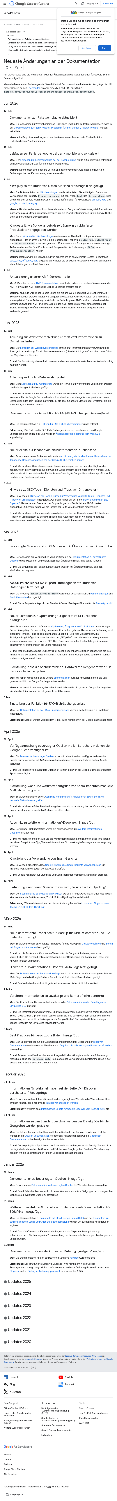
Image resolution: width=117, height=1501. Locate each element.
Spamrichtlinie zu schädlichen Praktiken (41, 893)
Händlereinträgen (49, 192)
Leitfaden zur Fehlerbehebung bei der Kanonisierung (48, 160)
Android (7, 1454)
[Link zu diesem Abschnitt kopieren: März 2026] (24, 919)
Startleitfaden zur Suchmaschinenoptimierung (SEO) (58, 1419)
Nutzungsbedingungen (15, 1486)
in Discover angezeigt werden (62, 1102)
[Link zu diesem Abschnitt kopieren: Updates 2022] (34, 1318)
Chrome (7, 1459)
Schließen (87, 48)
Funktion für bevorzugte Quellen (37, 756)
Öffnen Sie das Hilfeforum (16, 1408)
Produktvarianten (19, 597)
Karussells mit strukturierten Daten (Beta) (62, 1218)
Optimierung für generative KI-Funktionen (73, 626)
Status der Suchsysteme (53, 1425)
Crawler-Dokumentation (37, 1135)
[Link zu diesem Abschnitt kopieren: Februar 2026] (28, 1074)
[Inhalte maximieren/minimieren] (24, 32)
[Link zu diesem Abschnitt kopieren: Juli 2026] (21, 104)
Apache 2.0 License (33, 1359)
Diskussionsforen (91, 943)
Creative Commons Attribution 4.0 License (83, 1356)
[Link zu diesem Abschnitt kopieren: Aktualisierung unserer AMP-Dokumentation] (74, 277)
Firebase (8, 1464)
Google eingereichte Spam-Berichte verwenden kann (73, 865)
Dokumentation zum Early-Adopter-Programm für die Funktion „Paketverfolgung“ (56, 127)
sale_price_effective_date (24, 260)
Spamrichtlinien (62, 677)
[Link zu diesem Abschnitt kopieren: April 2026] (23, 732)
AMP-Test (84, 1423)
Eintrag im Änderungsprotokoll (44, 1271)
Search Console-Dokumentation (56, 1430)
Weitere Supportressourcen (17, 1428)
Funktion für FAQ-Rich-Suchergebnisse (61, 424)
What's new (12, 13)
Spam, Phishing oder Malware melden (18, 1421)
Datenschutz (34, 1486)
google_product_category (23, 203)
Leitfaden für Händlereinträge (37, 236)
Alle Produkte (10, 1474)
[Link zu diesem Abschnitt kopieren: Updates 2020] (34, 1342)
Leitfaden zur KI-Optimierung (36, 383)
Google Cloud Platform (14, 1469)
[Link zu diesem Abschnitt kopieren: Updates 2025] (34, 1282)
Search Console (86, 1408)
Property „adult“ (104, 603)
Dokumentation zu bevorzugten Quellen (52, 1185)
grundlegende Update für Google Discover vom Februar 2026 (72, 1108)
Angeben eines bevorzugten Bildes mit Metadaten (86, 1045)
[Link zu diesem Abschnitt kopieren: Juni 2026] (22, 323)
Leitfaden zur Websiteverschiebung (39, 347)
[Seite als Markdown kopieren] (16, 67)
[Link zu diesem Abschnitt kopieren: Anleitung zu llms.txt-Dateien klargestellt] (69, 377)
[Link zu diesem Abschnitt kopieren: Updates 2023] (34, 1306)
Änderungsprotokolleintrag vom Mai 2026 (78, 433)
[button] (58, 1282)
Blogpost (15, 1271)
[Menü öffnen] (5, 3)
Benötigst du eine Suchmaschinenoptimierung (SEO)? (55, 1410)
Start (104, 48)
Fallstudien (46, 1435)
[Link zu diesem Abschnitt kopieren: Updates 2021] (33, 1330)
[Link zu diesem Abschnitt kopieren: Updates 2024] (34, 1294)
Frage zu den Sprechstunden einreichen (17, 1414)
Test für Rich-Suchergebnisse (93, 1413)
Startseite (8, 24)
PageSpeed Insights (88, 1418)
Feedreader (34, 88)
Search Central (38, 4)
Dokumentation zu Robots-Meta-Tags (40, 973)
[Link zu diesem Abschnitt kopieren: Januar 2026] (27, 1165)
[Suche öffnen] (76, 3)
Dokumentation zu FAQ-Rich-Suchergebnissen (44, 710)
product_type (99, 199)
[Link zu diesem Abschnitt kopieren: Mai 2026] (21, 532)
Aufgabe (74, 1257)
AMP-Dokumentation (47, 283)
